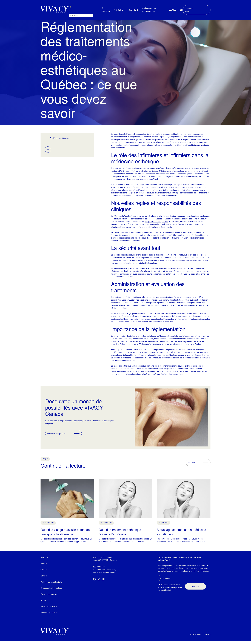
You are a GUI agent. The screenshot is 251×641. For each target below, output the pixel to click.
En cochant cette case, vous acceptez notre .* (170, 587)
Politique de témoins (49, 594)
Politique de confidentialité (51, 582)
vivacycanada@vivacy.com (104, 572)
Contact (44, 569)
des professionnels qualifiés (156, 221)
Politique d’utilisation (49, 606)
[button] (70, 7)
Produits (118, 9)
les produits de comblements (134, 176)
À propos (106, 10)
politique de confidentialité (170, 588)
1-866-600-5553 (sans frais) (104, 569)
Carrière (133, 9)
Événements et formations (150, 10)
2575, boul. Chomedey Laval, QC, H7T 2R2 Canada (105, 558)
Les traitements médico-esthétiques (126, 297)
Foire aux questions (49, 612)
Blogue (172, 9)
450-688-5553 (99, 566)
